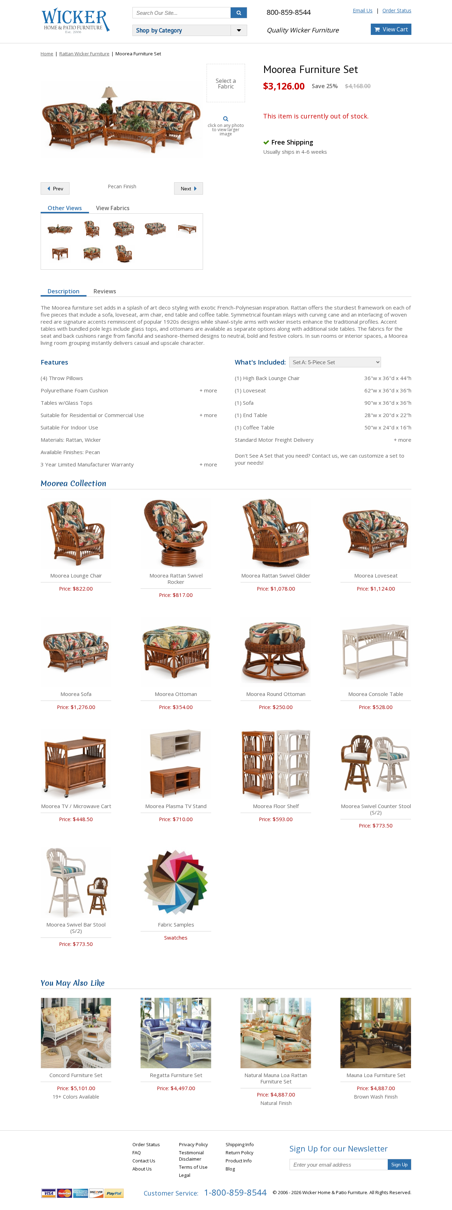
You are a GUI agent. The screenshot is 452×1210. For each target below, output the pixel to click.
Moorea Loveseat (376, 575)
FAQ (136, 1152)
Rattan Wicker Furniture (84, 53)
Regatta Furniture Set (176, 1074)
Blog (230, 1169)
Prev (57, 188)
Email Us (363, 10)
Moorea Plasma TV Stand (176, 805)
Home (47, 53)
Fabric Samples (176, 924)
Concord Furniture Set (75, 1074)
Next (186, 188)
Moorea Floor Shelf (276, 805)
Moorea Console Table (375, 693)
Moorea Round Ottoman (275, 693)
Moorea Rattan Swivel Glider (275, 575)
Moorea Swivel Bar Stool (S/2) (76, 927)
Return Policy (240, 1152)
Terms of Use (193, 1167)
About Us (142, 1169)
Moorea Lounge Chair (76, 575)
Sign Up (399, 1164)
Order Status (396, 10)
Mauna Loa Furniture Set (375, 1074)
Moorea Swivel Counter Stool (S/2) (376, 809)
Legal (184, 1175)
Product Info (239, 1160)
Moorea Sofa (75, 693)
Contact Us (143, 1160)
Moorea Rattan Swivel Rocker (176, 578)
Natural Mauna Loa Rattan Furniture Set (275, 1078)
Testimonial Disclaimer (191, 1155)
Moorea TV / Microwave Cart (76, 805)
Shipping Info (240, 1144)
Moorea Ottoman (176, 693)
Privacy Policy (193, 1144)
